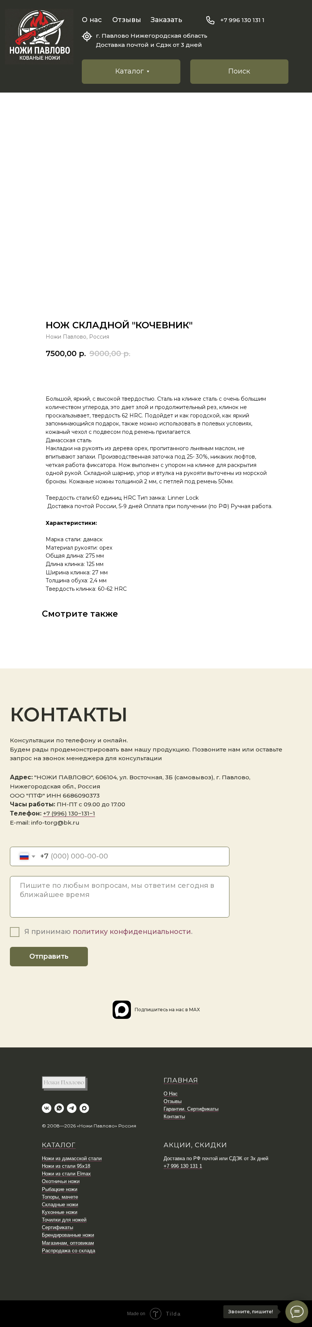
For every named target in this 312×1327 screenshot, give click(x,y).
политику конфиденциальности (132, 931)
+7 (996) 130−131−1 (69, 813)
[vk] (46, 1108)
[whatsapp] (59, 1108)
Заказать (166, 20)
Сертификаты (57, 1227)
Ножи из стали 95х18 (66, 1166)
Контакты (174, 1116)
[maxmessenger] (84, 1108)
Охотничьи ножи (61, 1181)
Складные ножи (60, 1204)
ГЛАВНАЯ (181, 1080)
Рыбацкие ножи (59, 1189)
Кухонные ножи (59, 1212)
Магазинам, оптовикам (68, 1243)
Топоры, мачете (60, 1197)
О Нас (171, 1094)
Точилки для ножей (64, 1220)
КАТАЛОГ (59, 1145)
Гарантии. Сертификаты (191, 1109)
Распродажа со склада (68, 1250)
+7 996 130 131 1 (242, 20)
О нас (92, 20)
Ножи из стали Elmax (66, 1174)
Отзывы (126, 20)
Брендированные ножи (68, 1235)
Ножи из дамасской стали (72, 1158)
